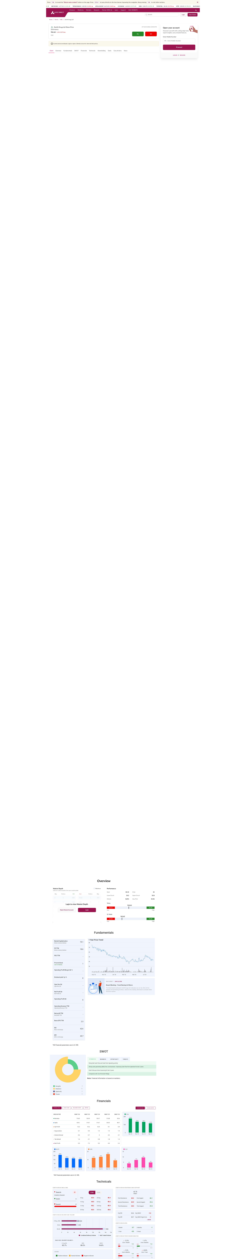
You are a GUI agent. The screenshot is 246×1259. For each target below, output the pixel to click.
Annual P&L (57, 1107)
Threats (125, 1059)
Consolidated (150, 1108)
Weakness (103, 1059)
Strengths (92, 1059)
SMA (98, 1192)
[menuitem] (72, 10)
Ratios (86, 1107)
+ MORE (149, 1219)
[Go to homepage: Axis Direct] (57, 12)
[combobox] (163, 14)
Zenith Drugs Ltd (69, 19)
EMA (92, 1192)
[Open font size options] (196, 10)
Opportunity (114, 1059)
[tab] (51, 50)
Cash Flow (66, 1107)
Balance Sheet (77, 1107)
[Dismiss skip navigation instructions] (197, 2)
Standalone (140, 1108)
